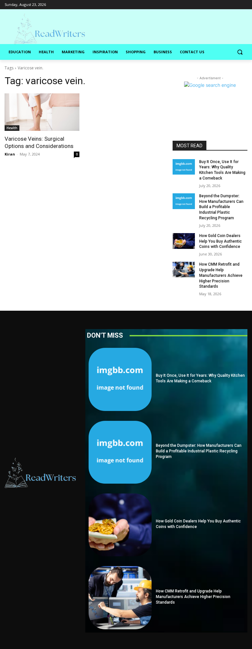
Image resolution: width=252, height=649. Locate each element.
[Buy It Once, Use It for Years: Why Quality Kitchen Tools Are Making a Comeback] (184, 167)
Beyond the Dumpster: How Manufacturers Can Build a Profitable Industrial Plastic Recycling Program (221, 207)
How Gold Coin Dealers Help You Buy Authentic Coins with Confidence (220, 241)
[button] (239, 52)
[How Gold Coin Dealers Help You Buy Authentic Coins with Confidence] (184, 241)
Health (12, 128)
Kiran (10, 154)
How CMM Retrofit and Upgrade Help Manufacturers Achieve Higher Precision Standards (220, 275)
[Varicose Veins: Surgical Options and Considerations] (42, 112)
